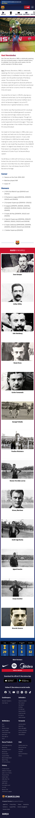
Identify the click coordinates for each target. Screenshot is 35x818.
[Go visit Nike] (5, 665)
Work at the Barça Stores (23, 754)
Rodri (3, 738)
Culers (27, 7)
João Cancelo (22, 717)
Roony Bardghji (22, 728)
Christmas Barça (6, 762)
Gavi (3, 724)
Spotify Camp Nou (23, 745)
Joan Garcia (5, 703)
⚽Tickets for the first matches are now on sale (11, 2)
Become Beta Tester (7, 757)
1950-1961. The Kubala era (5, 780)
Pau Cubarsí (22, 703)
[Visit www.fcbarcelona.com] (3, 8)
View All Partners (17, 670)
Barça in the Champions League (7, 790)
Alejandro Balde (22, 701)
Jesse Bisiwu (22, 734)
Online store (5, 753)
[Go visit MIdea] (26, 665)
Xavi (3, 70)
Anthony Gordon (23, 730)
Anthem (21, 751)
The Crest (21, 749)
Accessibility (26, 804)
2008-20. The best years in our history (7, 771)
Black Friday (5, 760)
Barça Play (4, 747)
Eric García (21, 715)
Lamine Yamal (22, 724)
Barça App (4, 751)
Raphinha (21, 726)
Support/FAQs (5, 755)
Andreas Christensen (21, 708)
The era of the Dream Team (5, 776)
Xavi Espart (21, 705)
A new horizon (5, 768)
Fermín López (5, 728)
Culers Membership (7, 745)
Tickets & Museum (6, 749)
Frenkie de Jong (6, 732)
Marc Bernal (5, 736)
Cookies (19, 804)
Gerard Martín (22, 711)
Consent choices (6, 809)
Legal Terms (5, 804)
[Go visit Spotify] (14, 665)
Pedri (3, 726)
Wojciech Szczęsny (6, 701)
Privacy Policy (13, 804)
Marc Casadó (5, 730)
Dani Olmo (4, 734)
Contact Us (5, 806)
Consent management (22, 806)
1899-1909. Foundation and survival (6, 785)
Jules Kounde (22, 713)
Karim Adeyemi (22, 732)
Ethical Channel (22, 747)
